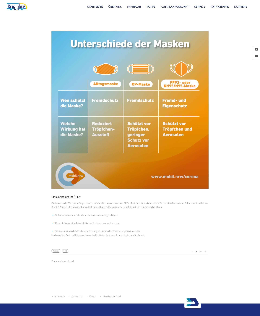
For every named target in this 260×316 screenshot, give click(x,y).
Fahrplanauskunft (175, 6)
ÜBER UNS (115, 6)
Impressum (60, 296)
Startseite (95, 6)
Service (199, 6)
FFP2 (65, 251)
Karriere (240, 6)
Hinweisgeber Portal (112, 296)
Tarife (151, 6)
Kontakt (92, 296)
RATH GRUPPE (220, 6)
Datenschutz (77, 296)
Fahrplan (134, 6)
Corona (56, 251)
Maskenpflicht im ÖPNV (66, 197)
